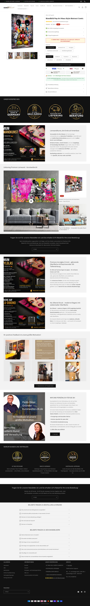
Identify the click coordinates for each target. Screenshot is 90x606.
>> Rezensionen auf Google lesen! (45, 386)
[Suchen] (79, 7)
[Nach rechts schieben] (39, 55)
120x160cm (59, 59)
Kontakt (26, 565)
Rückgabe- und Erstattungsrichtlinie (32, 570)
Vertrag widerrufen (8, 577)
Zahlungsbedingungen (9, 575)
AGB (4, 567)
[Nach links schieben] (5, 55)
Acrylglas (71, 47)
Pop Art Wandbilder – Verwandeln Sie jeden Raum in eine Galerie (72, 228)
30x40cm (49, 56)
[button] (58, 5)
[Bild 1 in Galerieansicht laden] (10, 55)
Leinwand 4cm (61, 47)
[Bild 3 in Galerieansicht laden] (26, 55)
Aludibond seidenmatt (52, 50)
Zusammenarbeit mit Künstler (31, 575)
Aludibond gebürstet (67, 50)
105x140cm (50, 59)
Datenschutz (6, 570)
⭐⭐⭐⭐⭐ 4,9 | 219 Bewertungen (55, 578)
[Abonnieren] (56, 249)
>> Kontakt (55, 434)
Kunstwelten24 (46, 603)
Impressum (6, 565)
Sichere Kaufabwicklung (9, 572)
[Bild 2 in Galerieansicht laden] (18, 55)
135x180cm (68, 59)
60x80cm (57, 56)
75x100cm (66, 56)
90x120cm (74, 56)
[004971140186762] (84, 1)
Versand (26, 567)
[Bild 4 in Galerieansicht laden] (33, 55)
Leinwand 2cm (50, 47)
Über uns (26, 572)
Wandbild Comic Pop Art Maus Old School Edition (69, 199)
